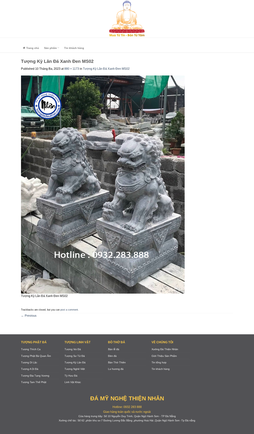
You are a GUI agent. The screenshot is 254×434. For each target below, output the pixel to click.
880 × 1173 (71, 68)
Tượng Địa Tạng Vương (35, 375)
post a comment (69, 309)
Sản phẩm (50, 47)
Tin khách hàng (74, 47)
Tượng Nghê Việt (75, 368)
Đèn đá (112, 355)
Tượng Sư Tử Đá (75, 355)
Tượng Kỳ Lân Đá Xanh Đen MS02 (106, 68)
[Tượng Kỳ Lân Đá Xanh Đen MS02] (103, 184)
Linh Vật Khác (73, 382)
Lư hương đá (115, 368)
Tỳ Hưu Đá (71, 375)
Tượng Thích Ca (31, 349)
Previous (28, 315)
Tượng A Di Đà (29, 368)
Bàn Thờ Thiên (117, 362)
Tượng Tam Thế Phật (33, 382)
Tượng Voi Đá (73, 349)
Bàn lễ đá (113, 349)
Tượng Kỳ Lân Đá (75, 362)
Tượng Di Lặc (29, 362)
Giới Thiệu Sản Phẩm (164, 355)
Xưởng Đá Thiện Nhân (165, 349)
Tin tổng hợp (159, 362)
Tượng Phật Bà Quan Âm (36, 355)
